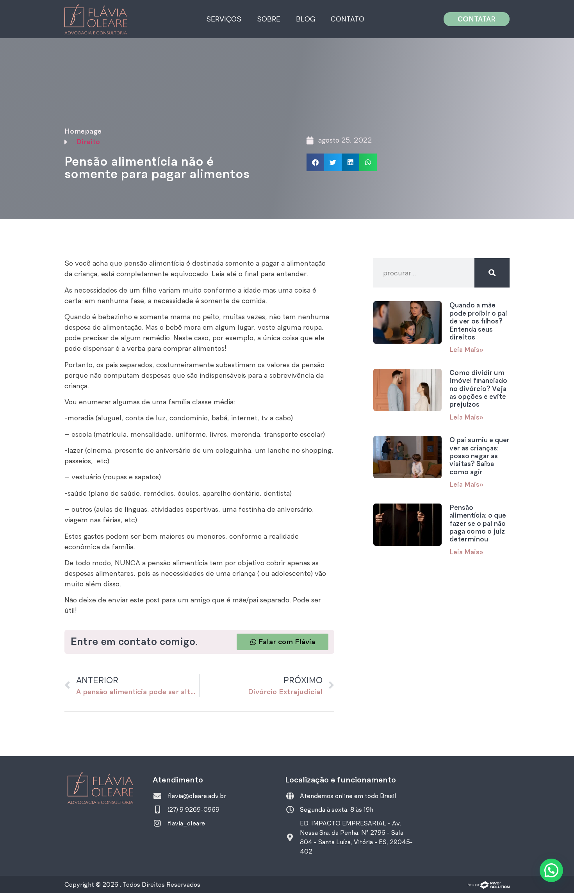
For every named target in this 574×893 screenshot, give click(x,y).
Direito (88, 142)
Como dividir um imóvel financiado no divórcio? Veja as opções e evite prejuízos (478, 389)
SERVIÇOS (223, 19)
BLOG (305, 19)
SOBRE (268, 19)
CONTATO (347, 19)
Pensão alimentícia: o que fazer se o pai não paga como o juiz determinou (477, 523)
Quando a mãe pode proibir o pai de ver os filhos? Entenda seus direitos (478, 321)
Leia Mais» (466, 350)
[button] (315, 162)
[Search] (492, 273)
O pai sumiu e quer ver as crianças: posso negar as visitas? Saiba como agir (479, 456)
